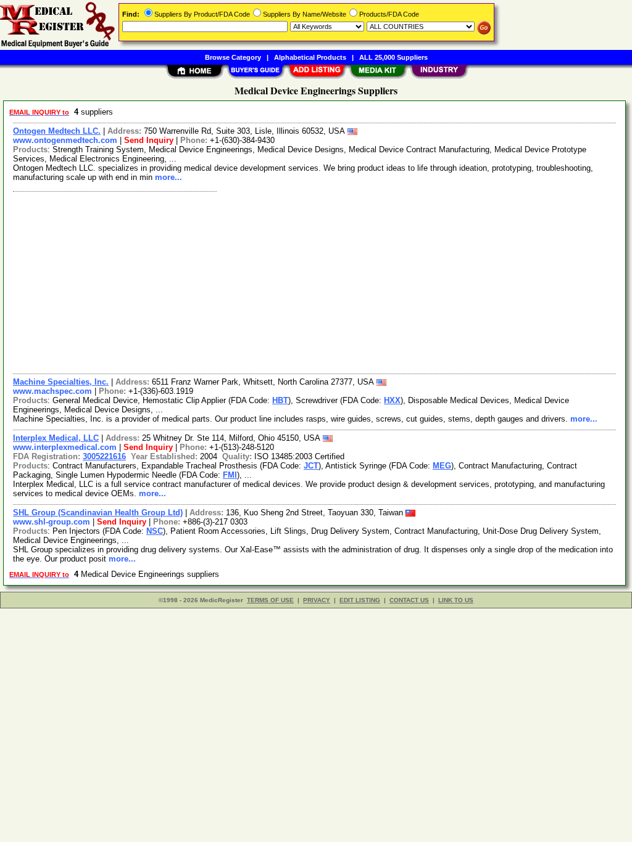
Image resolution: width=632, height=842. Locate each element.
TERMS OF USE (270, 600)
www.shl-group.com (51, 521)
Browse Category (233, 57)
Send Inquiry (148, 140)
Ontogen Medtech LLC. (57, 131)
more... (168, 177)
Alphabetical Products (310, 57)
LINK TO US (455, 600)
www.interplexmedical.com (65, 447)
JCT (311, 465)
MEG (442, 465)
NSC (154, 531)
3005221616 (104, 456)
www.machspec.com (52, 391)
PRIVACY (316, 600)
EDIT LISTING (359, 600)
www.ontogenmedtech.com (65, 140)
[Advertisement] (315, 281)
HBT (280, 400)
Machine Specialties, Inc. (61, 381)
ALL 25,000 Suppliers (393, 57)
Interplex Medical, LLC (56, 438)
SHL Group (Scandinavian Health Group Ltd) (98, 512)
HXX (392, 400)
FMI (230, 475)
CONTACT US (409, 600)
